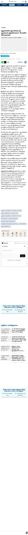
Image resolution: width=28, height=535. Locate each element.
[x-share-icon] (5, 63)
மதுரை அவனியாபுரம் (6, 213)
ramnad (19, 216)
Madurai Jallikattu (23, 224)
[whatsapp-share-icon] (2, 63)
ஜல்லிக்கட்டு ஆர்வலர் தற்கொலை (8, 221)
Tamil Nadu (14, 210)
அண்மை (4, 5)
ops (17, 213)
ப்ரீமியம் (12, 5)
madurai (13, 213)
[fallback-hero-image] (6, 331)
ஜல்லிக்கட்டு (8, 210)
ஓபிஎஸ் (19, 210)
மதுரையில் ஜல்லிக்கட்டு (6, 216)
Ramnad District (4, 218)
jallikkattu (14, 216)
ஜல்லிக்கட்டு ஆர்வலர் (13, 218)
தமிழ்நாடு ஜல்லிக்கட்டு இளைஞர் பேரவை (10, 224)
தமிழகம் (19, 5)
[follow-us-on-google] (25, 62)
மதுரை (3, 210)
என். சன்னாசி (5, 56)
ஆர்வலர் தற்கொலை (6, 226)
